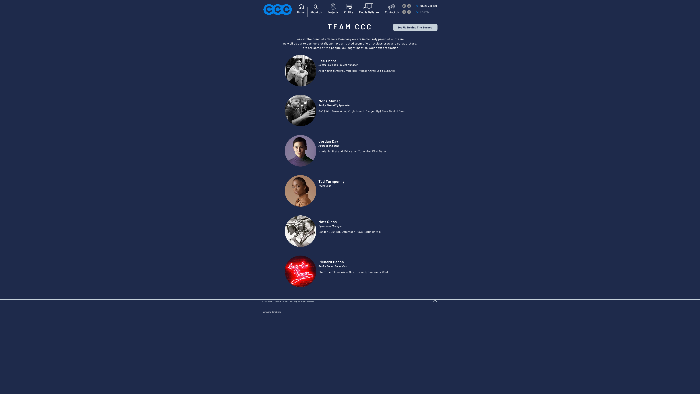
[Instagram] (409, 12)
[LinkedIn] (404, 6)
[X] (404, 12)
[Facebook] (409, 6)
